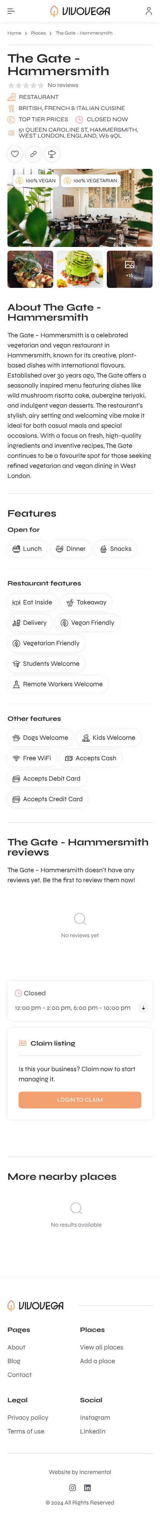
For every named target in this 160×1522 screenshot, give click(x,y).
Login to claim (80, 1100)
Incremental (95, 1472)
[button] (14, 154)
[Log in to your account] (148, 11)
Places (38, 33)
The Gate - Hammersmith (83, 33)
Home (14, 33)
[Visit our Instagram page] (74, 1488)
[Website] (33, 154)
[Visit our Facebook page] (89, 1488)
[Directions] (52, 154)
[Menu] (11, 11)
